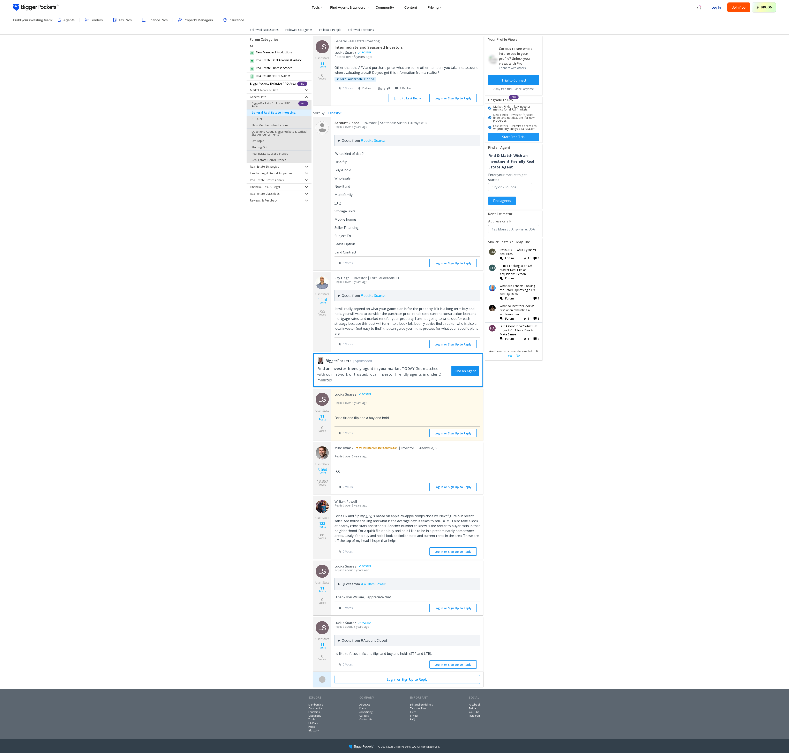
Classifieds (314, 715)
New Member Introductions (269, 125)
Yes (510, 355)
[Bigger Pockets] (36, 7)
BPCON (766, 7)
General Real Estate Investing (273, 112)
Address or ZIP (499, 221)
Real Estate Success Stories (269, 153)
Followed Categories (299, 30)
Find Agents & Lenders (347, 7)
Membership (315, 704)
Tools (316, 7)
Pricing (433, 7)
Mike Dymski (344, 448)
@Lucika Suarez (373, 140)
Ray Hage (342, 278)
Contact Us (365, 719)
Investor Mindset (373, 448)
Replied (351, 127)
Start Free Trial (513, 137)
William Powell (346, 501)
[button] (383, 88)
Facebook (474, 704)
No (518, 355)
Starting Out (259, 147)
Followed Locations (361, 30)
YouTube (474, 712)
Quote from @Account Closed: (365, 640)
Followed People (330, 30)
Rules (413, 712)
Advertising (366, 712)
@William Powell (373, 584)
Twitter (473, 708)
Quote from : (363, 140)
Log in (716, 7)
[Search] (699, 7)
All (251, 46)
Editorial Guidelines (421, 704)
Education (314, 712)
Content (410, 7)
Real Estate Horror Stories (268, 160)
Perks (311, 727)
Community (385, 7)
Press (362, 708)
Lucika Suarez (345, 52)
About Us (364, 704)
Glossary (313, 730)
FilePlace (313, 723)
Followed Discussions (264, 30)
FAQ (412, 719)
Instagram (475, 715)
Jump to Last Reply (407, 98)
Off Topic (257, 141)
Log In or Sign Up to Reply (453, 98)
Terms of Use (418, 708)
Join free (738, 7)
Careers (364, 715)
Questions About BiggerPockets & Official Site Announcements (279, 133)
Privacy (414, 715)
